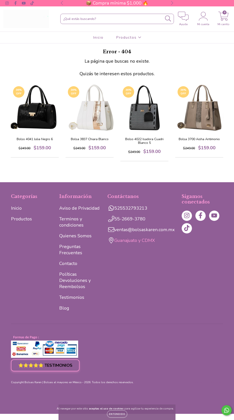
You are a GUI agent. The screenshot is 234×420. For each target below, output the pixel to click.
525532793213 (130, 208)
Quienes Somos (75, 236)
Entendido (117, 414)
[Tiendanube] (208, 383)
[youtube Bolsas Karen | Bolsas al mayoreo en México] (24, 3)
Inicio (98, 37)
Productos (127, 37)
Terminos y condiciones (71, 222)
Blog (64, 308)
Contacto (68, 263)
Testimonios (71, 297)
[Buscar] (168, 18)
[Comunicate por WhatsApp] (226, 410)
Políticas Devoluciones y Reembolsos (75, 280)
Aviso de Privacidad (79, 208)
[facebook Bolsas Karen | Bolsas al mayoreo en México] (16, 3)
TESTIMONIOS (45, 365)
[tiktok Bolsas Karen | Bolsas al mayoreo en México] (32, 3)
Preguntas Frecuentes (70, 249)
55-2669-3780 (129, 219)
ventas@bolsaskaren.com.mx (144, 230)
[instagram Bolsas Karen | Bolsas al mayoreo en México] (7, 3)
